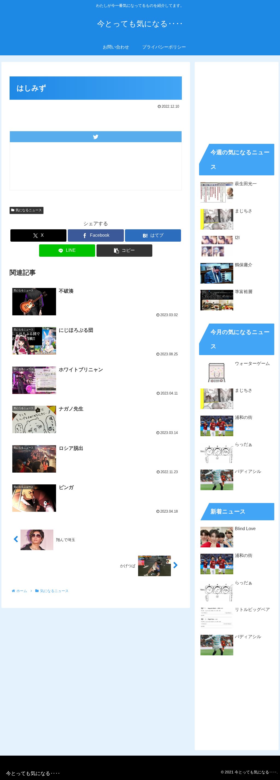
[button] (125, 250)
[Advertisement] (236, 101)
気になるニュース (29, 210)
